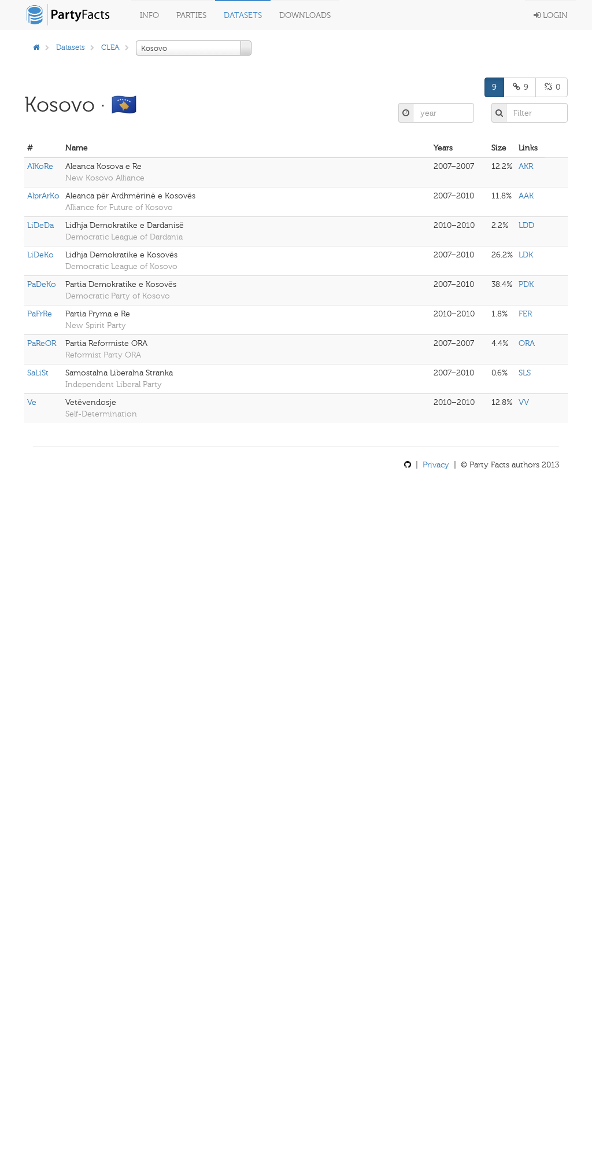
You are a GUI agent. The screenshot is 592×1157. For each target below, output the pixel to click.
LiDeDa (40, 225)
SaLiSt (38, 373)
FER (525, 314)
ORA (527, 343)
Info (149, 15)
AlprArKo (43, 196)
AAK (526, 196)
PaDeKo (41, 284)
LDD (526, 225)
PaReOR (41, 343)
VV (524, 402)
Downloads (305, 15)
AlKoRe (40, 166)
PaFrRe (39, 314)
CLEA (110, 47)
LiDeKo (40, 255)
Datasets (243, 15)
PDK (526, 284)
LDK (526, 255)
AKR (526, 166)
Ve (31, 402)
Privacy (436, 465)
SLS (525, 373)
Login (554, 15)
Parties (191, 15)
